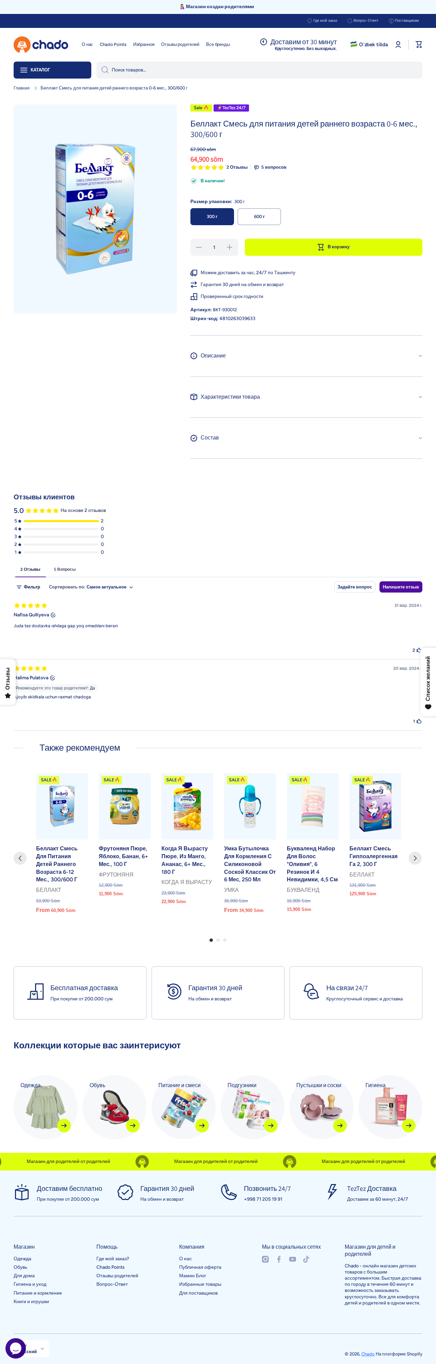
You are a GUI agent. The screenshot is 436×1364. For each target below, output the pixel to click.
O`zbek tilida (373, 44)
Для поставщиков (198, 1293)
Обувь (20, 1267)
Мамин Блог (192, 1276)
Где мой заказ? (112, 1259)
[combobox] (259, 70)
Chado (368, 1354)
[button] (419, 44)
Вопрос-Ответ (366, 20)
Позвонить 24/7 (267, 1188)
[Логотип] (41, 44)
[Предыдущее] (20, 858)
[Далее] (415, 858)
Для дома (24, 1276)
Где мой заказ (325, 20)
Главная (22, 88)
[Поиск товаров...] (102, 70)
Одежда (22, 1259)
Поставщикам (407, 20)
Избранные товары (200, 1284)
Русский (28, 1351)
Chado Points (110, 1267)
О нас (185, 1259)
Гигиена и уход (30, 1284)
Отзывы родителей (117, 1276)
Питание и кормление (38, 1293)
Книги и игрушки (31, 1301)
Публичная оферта (200, 1267)
